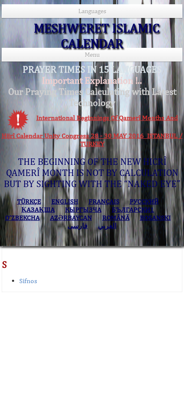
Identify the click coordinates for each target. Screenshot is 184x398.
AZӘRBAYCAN (71, 218)
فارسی (78, 226)
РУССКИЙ (144, 201)
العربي (107, 226)
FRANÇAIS (104, 201)
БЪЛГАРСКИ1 (133, 209)
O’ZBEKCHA (22, 218)
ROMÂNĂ (116, 218)
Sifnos (28, 281)
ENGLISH (64, 201)
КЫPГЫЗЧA (83, 209)
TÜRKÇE (29, 201)
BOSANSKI (155, 218)
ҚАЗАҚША (38, 209)
